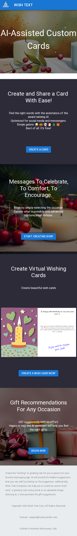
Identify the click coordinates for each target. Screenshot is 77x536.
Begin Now (38, 450)
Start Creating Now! (38, 236)
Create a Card (38, 149)
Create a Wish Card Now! (38, 373)
